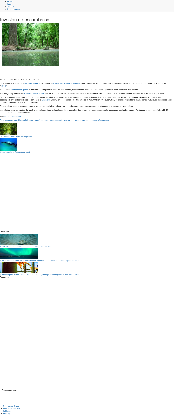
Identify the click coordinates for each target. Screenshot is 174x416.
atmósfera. (46, 99)
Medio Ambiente (11, 120)
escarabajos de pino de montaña (66, 83)
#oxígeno (100, 120)
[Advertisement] (62, 72)
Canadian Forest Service (34, 93)
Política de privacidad (11, 408)
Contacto (10, 6)
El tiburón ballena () (15, 152)
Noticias (21, 120)
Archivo (10, 1)
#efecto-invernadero (67, 120)
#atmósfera (46, 120)
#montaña (92, 120)
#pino (106, 120)
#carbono (55, 120)
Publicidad (7, 411)
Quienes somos (13, 9)
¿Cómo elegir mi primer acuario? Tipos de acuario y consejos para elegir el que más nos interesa (39, 274)
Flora (2, 120)
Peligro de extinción (33, 120)
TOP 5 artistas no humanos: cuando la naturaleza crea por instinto (26, 246)
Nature (3, 85)
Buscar (10, 4)
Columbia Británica (32, 83)
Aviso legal (7, 413)
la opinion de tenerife (12, 116)
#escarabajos (81, 120)
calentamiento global (19, 89)
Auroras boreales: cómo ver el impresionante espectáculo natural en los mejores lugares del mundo (40, 260)
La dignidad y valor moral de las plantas (16, 136)
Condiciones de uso (11, 406)
